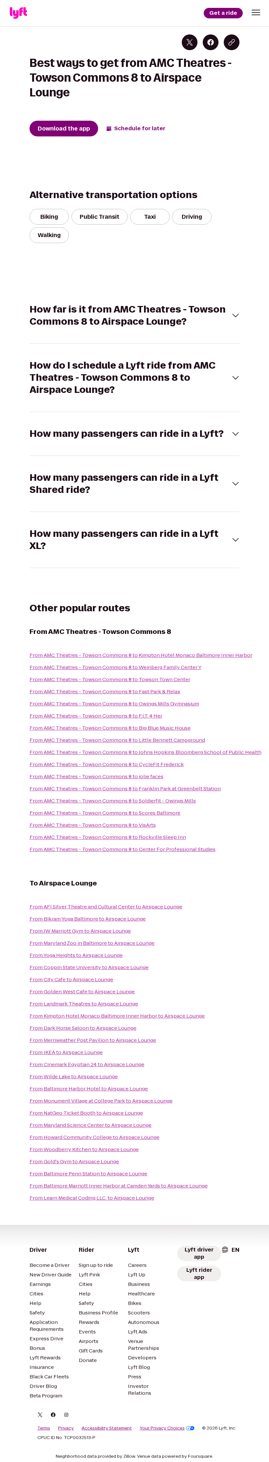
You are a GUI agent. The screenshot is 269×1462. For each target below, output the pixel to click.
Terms (43, 1428)
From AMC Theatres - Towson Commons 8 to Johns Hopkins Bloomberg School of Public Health (145, 752)
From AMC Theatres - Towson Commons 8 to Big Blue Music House (110, 727)
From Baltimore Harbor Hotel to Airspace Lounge (89, 1088)
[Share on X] (189, 42)
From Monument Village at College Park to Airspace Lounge (101, 1100)
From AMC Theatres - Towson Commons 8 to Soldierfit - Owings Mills (113, 800)
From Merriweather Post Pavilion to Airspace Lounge (93, 1040)
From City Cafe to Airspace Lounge (71, 979)
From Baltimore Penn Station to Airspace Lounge (88, 1173)
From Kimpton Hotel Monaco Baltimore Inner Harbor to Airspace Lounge (117, 1015)
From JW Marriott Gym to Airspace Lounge (80, 930)
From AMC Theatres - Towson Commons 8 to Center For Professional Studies (123, 849)
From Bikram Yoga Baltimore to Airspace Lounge (88, 918)
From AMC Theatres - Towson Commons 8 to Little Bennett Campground (117, 740)
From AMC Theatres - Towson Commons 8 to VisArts (93, 825)
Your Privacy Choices (162, 1428)
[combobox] (230, 1250)
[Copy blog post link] (231, 42)
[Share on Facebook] (210, 42)
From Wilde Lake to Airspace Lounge (74, 1076)
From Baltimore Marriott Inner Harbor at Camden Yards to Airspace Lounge (119, 1185)
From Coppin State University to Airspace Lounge (89, 967)
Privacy (66, 1428)
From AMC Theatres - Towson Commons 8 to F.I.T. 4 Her (96, 715)
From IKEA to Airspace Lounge (66, 1052)
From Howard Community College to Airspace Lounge (94, 1137)
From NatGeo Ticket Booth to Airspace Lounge (86, 1112)
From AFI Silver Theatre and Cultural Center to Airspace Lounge (106, 906)
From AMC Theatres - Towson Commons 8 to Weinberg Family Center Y (115, 667)
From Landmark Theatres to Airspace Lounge (84, 1003)
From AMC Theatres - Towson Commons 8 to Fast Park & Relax (105, 691)
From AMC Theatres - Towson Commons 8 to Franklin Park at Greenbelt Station (125, 788)
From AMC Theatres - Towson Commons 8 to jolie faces (96, 776)
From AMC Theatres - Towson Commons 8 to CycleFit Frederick (107, 764)
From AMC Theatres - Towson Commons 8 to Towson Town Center (110, 679)
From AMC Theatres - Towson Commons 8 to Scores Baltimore (105, 812)
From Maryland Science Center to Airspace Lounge (91, 1125)
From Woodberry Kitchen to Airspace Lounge (84, 1149)
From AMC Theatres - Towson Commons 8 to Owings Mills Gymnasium (114, 703)
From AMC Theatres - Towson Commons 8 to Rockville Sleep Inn (108, 837)
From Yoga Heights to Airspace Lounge (76, 955)
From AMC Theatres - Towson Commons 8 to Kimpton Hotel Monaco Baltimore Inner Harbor (141, 655)
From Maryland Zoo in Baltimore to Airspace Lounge (92, 943)
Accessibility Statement (107, 1428)
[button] (256, 12)
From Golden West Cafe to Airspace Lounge (82, 991)
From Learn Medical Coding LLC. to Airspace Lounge (92, 1197)
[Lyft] (18, 13)
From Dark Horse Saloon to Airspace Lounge (83, 1028)
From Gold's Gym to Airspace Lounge (74, 1161)
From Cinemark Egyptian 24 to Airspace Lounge (87, 1064)
